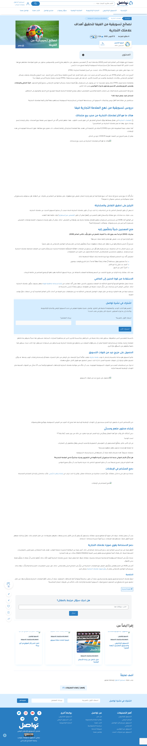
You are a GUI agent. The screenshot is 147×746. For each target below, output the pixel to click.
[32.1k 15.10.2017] (118, 632)
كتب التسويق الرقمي (64, 720)
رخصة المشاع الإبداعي (28, 741)
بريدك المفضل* (65, 318)
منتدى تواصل (48, 11)
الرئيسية (124, 11)
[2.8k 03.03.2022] (58, 632)
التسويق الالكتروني (65, 717)
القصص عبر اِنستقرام (67, 215)
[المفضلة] (8, 606)
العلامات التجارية (116, 18)
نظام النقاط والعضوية (94, 720)
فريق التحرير (119, 43)
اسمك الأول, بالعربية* (123, 318)
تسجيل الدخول (19, 2)
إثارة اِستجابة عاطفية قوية (52, 284)
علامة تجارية (94, 357)
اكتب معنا (36, 11)
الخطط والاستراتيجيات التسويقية (97, 18)
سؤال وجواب (62, 11)
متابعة (103, 45)
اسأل (73, 613)
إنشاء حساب (19, 5)
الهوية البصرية (126, 589)
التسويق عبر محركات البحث (122, 732)
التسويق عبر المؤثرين (124, 729)
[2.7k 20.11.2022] (88, 642)
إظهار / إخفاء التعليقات (73, 688)
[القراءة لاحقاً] (8, 612)
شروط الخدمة (97, 729)
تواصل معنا (24, 11)
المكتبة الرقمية (76, 11)
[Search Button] (35, 4)
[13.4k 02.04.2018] (28, 632)
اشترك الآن (125, 329)
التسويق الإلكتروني (110, 11)
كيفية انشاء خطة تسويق (59, 640)
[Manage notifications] (4, 735)
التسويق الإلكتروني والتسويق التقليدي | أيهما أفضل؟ (119, 646)
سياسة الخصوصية (95, 726)
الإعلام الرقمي (127, 720)
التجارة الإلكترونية (92, 11)
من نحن (99, 717)
